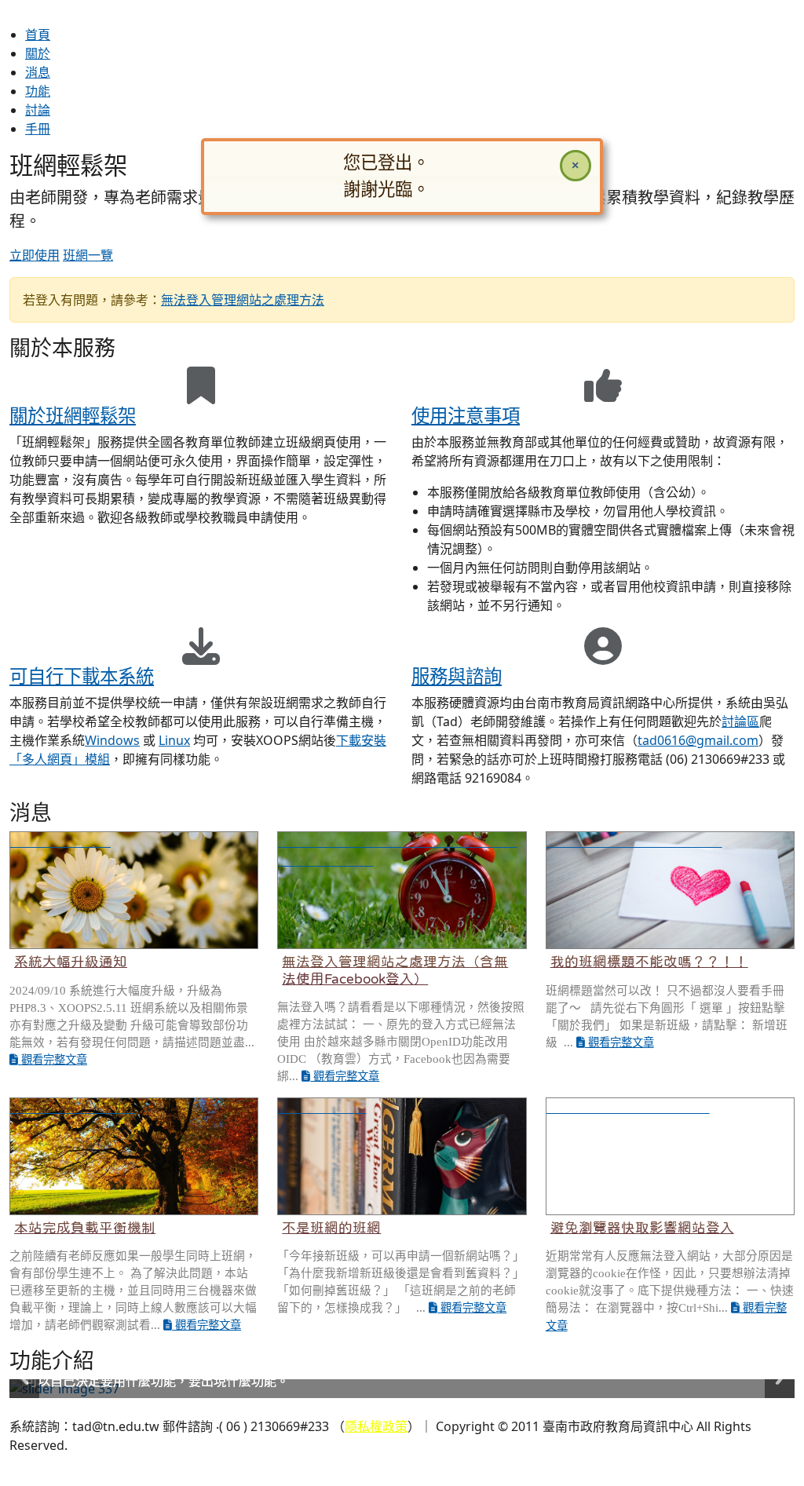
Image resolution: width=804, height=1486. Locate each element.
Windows (112, 740)
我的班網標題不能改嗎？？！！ (649, 962)
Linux (174, 740)
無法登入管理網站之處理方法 (242, 300)
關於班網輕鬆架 (72, 415)
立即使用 (34, 255)
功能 (37, 91)
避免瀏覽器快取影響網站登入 (642, 1228)
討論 (37, 110)
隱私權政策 (376, 1426)
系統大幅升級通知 (70, 962)
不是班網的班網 (331, 1228)
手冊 (37, 128)
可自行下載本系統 (81, 675)
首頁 (37, 34)
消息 (37, 72)
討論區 (740, 721)
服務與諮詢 (456, 675)
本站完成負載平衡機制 (84, 1228)
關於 (37, 53)
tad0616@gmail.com (698, 740)
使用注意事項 (465, 415)
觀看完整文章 (52, 1059)
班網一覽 (88, 255)
